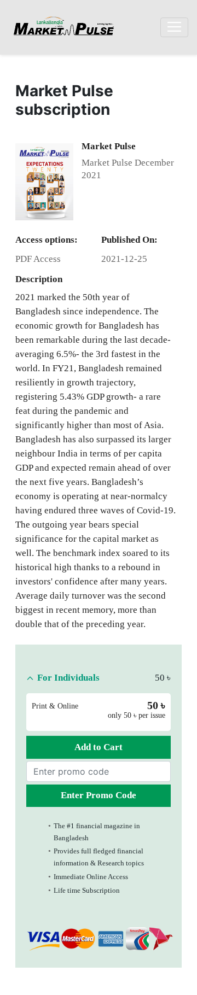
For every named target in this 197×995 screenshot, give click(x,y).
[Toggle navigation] (174, 27)
